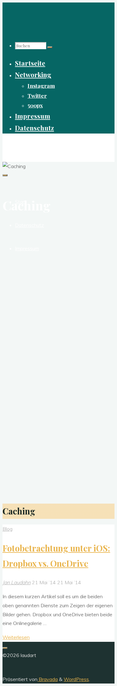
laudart (14, 144)
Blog (7, 529)
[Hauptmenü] (4, 175)
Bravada (47, 679)
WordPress (76, 679)
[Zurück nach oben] (4, 648)
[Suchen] (49, 47)
